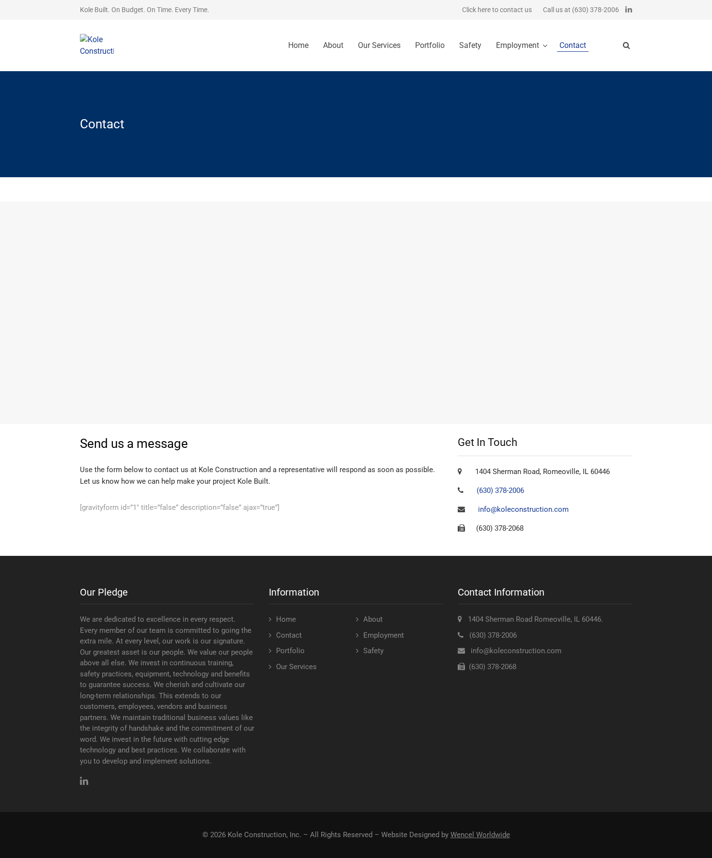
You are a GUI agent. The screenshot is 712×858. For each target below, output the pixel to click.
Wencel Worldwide (480, 834)
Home (298, 45)
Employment (517, 45)
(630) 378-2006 (500, 490)
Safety (470, 45)
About (333, 45)
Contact (572, 45)
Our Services (379, 45)
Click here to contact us (497, 10)
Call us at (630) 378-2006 (581, 10)
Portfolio (430, 45)
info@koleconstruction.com (523, 509)
